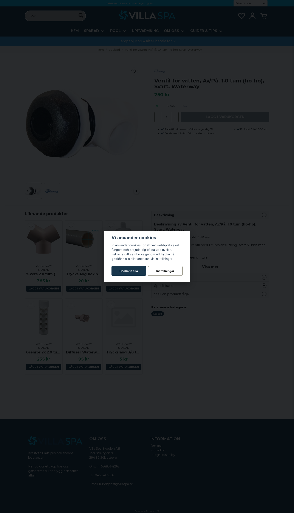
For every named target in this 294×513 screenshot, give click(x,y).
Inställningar (165, 271)
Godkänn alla (128, 271)
